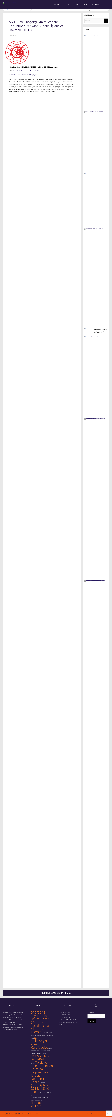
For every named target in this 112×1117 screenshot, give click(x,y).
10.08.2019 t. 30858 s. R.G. (46, 1097)
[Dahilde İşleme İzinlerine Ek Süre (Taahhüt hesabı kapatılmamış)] (95, 336)
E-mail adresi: (91, 1012)
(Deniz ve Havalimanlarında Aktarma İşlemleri (43, 1027)
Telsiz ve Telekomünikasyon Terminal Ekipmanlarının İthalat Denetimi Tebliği (44, 1072)
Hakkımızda (66, 4)
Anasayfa (47, 4)
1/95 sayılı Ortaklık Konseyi (37, 1095)
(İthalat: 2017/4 (36, 1104)
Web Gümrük (95, 4)
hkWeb (36, 1113)
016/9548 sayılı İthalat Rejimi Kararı (40, 1016)
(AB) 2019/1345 (36, 1097)
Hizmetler (56, 4)
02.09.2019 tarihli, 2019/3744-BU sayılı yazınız (24, 75)
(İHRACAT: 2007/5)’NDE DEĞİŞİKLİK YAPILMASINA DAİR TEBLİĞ (42, 1051)
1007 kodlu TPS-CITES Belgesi (40, 1053)
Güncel (95, 328)
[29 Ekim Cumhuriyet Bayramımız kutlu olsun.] (95, 173)
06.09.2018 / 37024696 (40, 1057)
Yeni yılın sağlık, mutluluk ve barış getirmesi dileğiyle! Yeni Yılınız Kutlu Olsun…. (101, 331)
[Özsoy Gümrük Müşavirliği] (9, 2)
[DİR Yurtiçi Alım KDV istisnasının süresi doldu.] (95, 111)
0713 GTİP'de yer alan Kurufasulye (39, 1042)
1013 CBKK (43, 1082)
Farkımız (101, 1113)
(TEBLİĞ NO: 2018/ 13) (39, 1086)
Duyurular (77, 4)
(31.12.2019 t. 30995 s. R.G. (46, 1092)
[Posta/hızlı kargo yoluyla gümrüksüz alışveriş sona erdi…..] (95, 34)
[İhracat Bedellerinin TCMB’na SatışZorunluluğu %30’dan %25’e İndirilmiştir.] (95, 228)
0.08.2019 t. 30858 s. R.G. (36, 1100)
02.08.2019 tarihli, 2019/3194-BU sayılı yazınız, (26, 70)
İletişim (85, 4)
